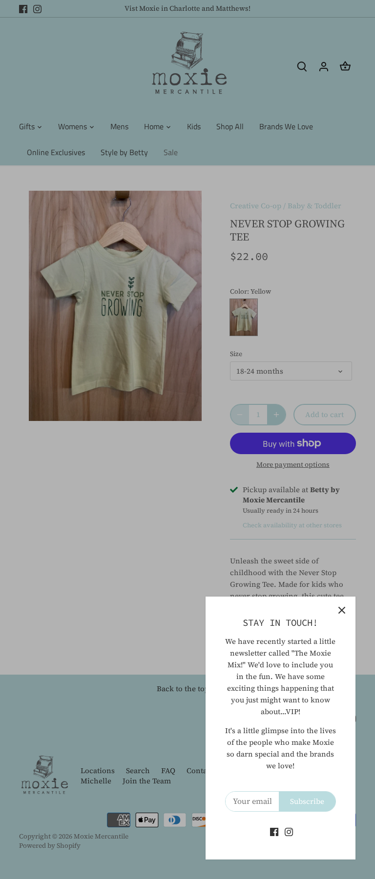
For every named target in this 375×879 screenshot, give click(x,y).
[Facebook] (274, 831)
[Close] (342, 610)
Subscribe (307, 801)
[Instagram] (289, 831)
